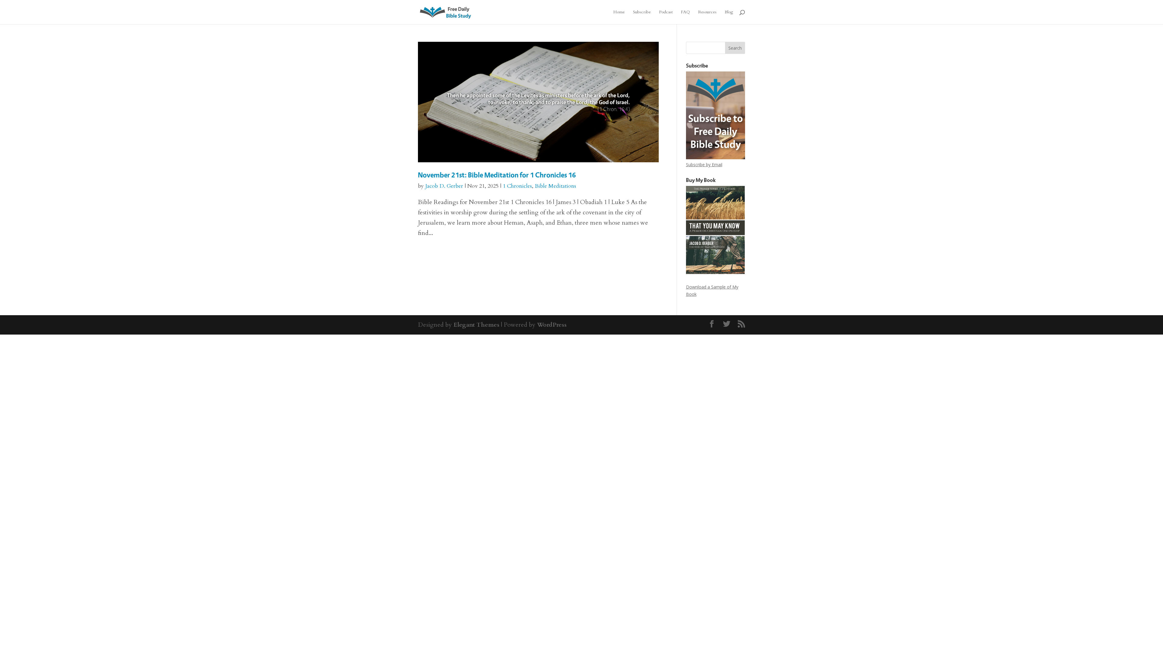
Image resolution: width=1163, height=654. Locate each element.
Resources (707, 12)
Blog (729, 12)
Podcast (666, 12)
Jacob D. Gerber (444, 186)
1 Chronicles (517, 186)
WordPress (552, 325)
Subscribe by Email (704, 164)
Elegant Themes (476, 325)
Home (619, 12)
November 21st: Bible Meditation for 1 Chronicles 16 (497, 174)
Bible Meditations (555, 186)
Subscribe (642, 12)
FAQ (685, 12)
